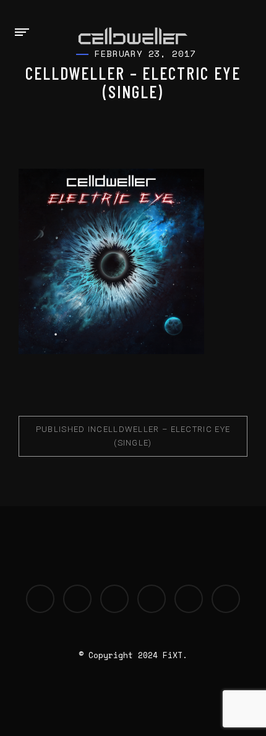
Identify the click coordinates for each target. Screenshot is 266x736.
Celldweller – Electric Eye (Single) (133, 436)
